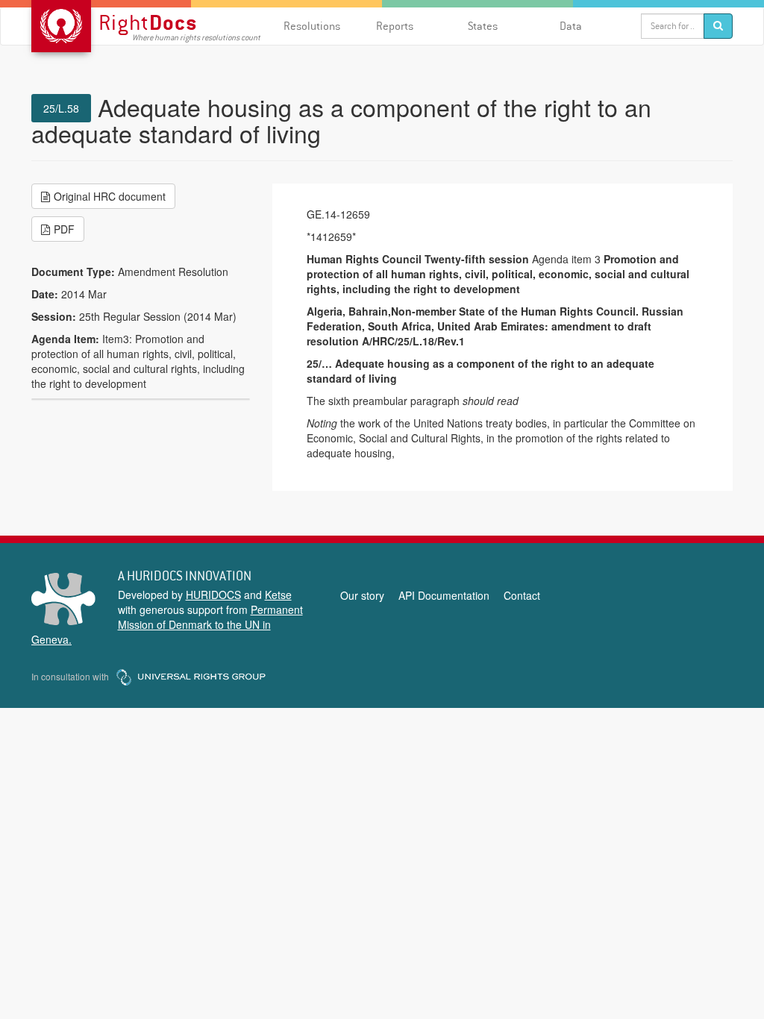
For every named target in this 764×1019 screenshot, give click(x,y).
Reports (394, 26)
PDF (64, 229)
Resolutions (312, 26)
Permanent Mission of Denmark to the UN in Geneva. (167, 624)
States (483, 26)
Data (571, 26)
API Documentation (443, 595)
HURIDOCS (213, 594)
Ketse (278, 594)
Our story (362, 595)
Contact (522, 595)
